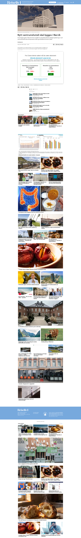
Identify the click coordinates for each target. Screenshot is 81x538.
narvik (19, 85)
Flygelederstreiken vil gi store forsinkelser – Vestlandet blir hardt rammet (42, 102)
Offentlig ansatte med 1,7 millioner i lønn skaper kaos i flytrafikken (41, 98)
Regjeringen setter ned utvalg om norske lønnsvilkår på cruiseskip (41, 94)
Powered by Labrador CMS (40, 421)
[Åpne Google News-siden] (62, 44)
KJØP (30, 74)
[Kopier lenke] (59, 44)
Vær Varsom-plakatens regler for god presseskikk (56, 413)
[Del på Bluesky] (61, 44)
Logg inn (67, 2)
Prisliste (40, 80)
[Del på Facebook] (53, 44)
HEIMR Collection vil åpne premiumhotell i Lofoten (41, 110)
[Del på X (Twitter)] (55, 44)
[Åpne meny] (72, 2)
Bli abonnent (52, 2)
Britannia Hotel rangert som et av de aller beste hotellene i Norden (41, 106)
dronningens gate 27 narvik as (39, 85)
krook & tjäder (47, 85)
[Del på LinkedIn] (56, 44)
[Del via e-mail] (58, 44)
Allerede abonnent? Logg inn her (40, 58)
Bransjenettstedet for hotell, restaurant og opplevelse (27, 2)
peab (22, 85)
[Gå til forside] (14, 2)
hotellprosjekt (26, 85)
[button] (30, 89)
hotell (31, 85)
